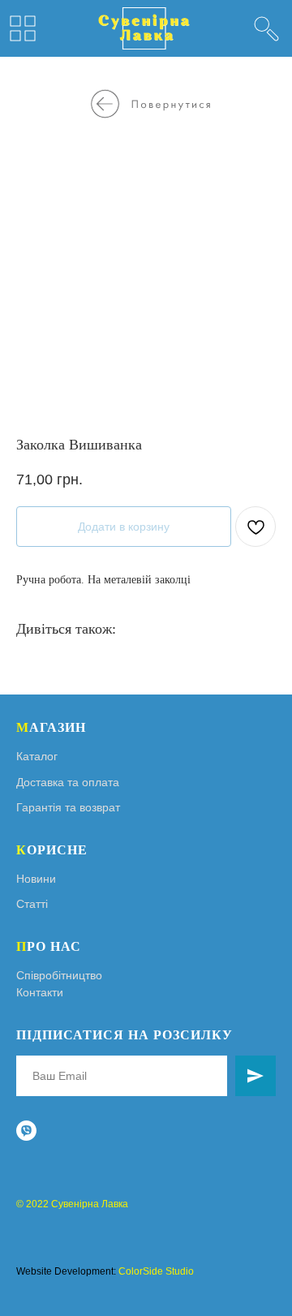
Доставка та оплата (67, 782)
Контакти (39, 992)
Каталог (37, 756)
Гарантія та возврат (68, 807)
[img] (266, 28)
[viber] (26, 1130)
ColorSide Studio (156, 1271)
